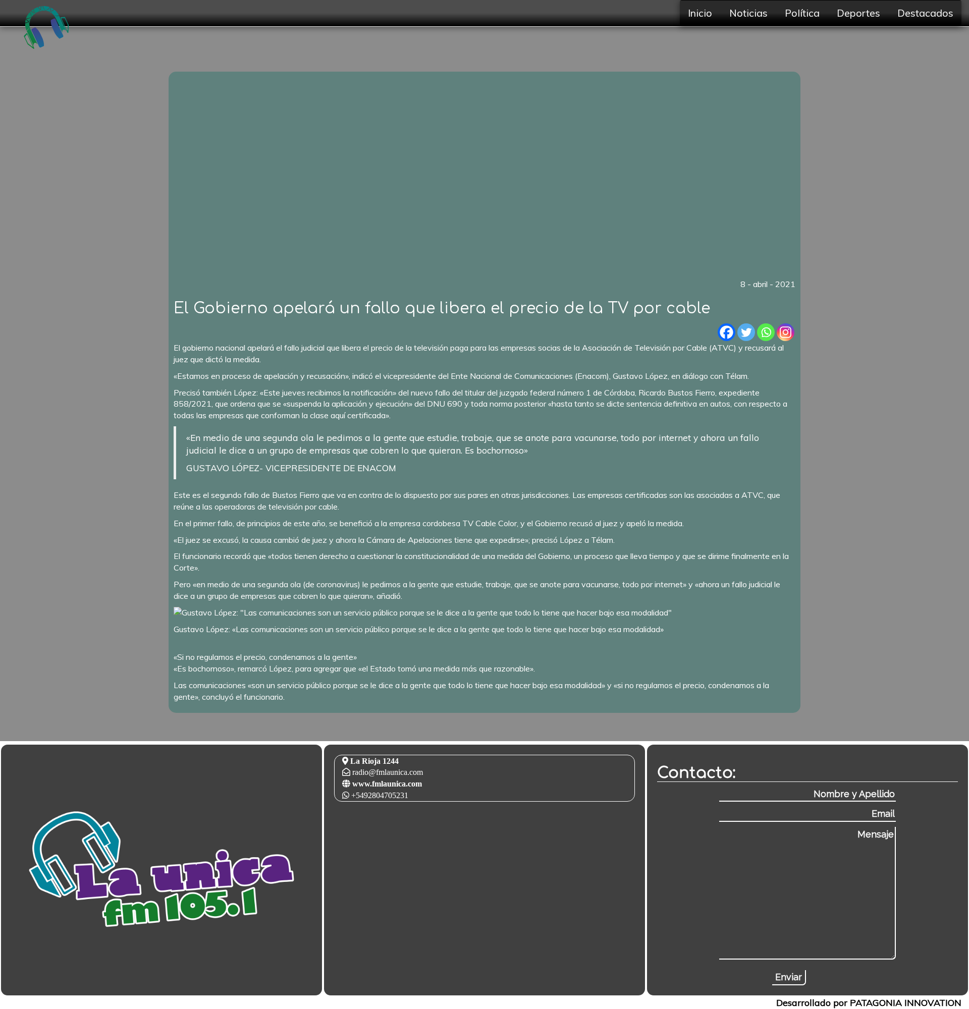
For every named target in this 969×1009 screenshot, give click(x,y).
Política (802, 13)
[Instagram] (785, 332)
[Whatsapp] (766, 332)
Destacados (925, 13)
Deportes (858, 13)
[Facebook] (726, 332)
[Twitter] (746, 332)
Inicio (700, 13)
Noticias (748, 13)
